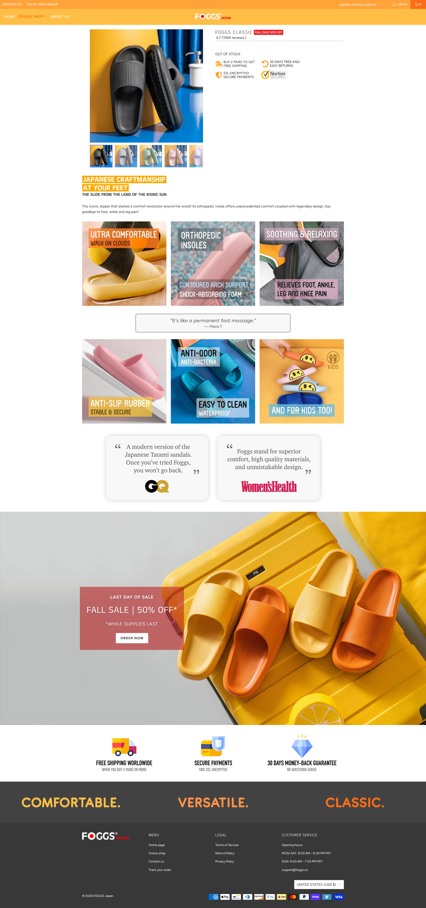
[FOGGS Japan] (213, 17)
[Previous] (85, 86)
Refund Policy (224, 853)
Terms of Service (227, 845)
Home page (157, 845)
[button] (33, 17)
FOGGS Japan (103, 896)
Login (402, 4)
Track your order (42, 4)
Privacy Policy (224, 861)
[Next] (207, 86)
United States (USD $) (358, 4)
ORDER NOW (132, 638)
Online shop (157, 853)
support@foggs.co (295, 870)
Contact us (12, 4)
